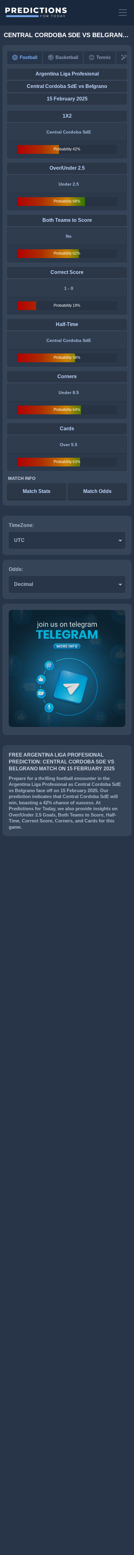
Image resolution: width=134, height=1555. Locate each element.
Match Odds (97, 491)
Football (28, 57)
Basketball (66, 57)
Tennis (103, 57)
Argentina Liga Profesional (67, 73)
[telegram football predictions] (67, 725)
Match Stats (36, 491)
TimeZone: (21, 525)
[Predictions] (58, 12)
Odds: (16, 569)
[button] (123, 12)
